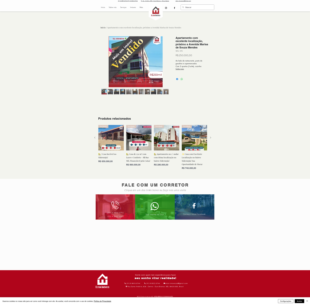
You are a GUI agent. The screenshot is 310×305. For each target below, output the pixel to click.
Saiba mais (180, 69)
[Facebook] (174, 8)
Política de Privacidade (102, 301)
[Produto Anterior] (94, 137)
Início (103, 27)
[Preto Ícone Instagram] (166, 8)
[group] (152, 147)
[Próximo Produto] (210, 137)
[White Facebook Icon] (194, 206)
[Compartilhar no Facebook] (177, 79)
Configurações (285, 301)
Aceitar (299, 301)
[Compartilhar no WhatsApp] (181, 79)
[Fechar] (307, 301)
